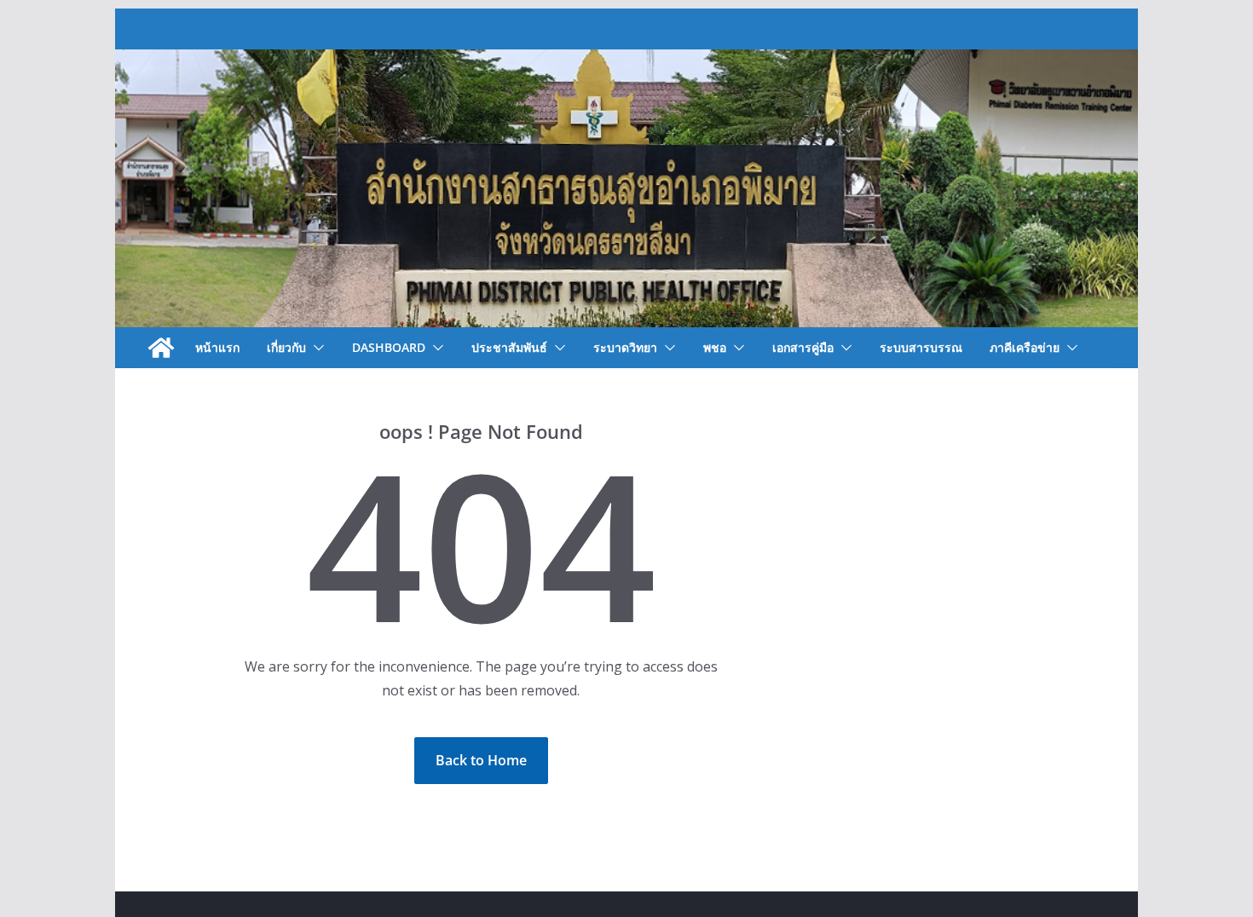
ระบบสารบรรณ (921, 347)
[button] (315, 348)
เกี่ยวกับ (286, 347)
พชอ (714, 347)
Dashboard (388, 347)
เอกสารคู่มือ (803, 347)
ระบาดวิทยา (625, 347)
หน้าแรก (217, 347)
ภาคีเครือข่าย (1025, 347)
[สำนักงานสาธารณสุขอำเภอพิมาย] (161, 347)
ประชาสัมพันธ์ (509, 347)
